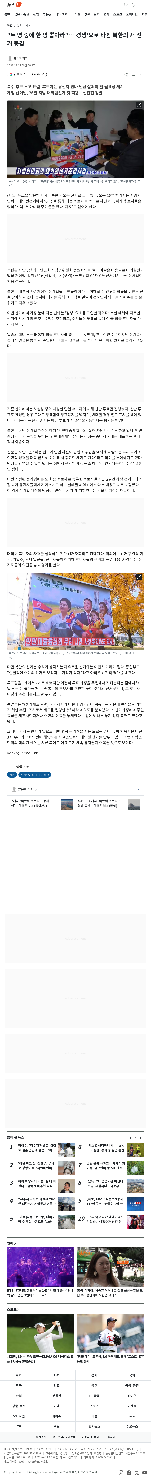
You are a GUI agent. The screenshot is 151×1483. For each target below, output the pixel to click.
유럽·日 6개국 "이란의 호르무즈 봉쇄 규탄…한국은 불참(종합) (99, 803)
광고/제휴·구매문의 (64, 1437)
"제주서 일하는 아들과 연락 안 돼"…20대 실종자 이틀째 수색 (37, 1204)
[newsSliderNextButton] (140, 1138)
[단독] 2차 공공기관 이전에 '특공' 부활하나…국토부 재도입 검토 (105, 1186)
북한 (10, 25)
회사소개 (41, 1437)
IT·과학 (94, 1396)
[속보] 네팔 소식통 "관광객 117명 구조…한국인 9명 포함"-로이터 (105, 1204)
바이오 (132, 1396)
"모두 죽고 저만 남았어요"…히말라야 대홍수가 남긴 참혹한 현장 (106, 1222)
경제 (94, 1375)
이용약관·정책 (90, 1437)
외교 (57, 1386)
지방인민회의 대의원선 (35, 774)
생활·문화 (19, 1406)
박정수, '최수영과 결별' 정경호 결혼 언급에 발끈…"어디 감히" (37, 1150)
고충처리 (110, 1437)
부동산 (56, 1396)
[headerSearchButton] (126, 4)
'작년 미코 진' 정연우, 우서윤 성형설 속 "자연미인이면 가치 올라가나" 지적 (36, 1168)
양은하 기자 (20, 58)
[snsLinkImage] (121, 1473)
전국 (19, 1386)
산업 (19, 1396)
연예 (10, 1243)
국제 (132, 1375)
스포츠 (12, 1309)
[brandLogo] (14, 4)
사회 (57, 1375)
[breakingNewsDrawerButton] (133, 4)
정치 (19, 1375)
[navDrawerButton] (141, 4)
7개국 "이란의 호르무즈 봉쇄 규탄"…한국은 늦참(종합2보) (32, 803)
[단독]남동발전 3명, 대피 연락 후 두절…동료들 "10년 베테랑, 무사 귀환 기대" (37, 1222)
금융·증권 (132, 1386)
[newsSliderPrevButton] (130, 1138)
